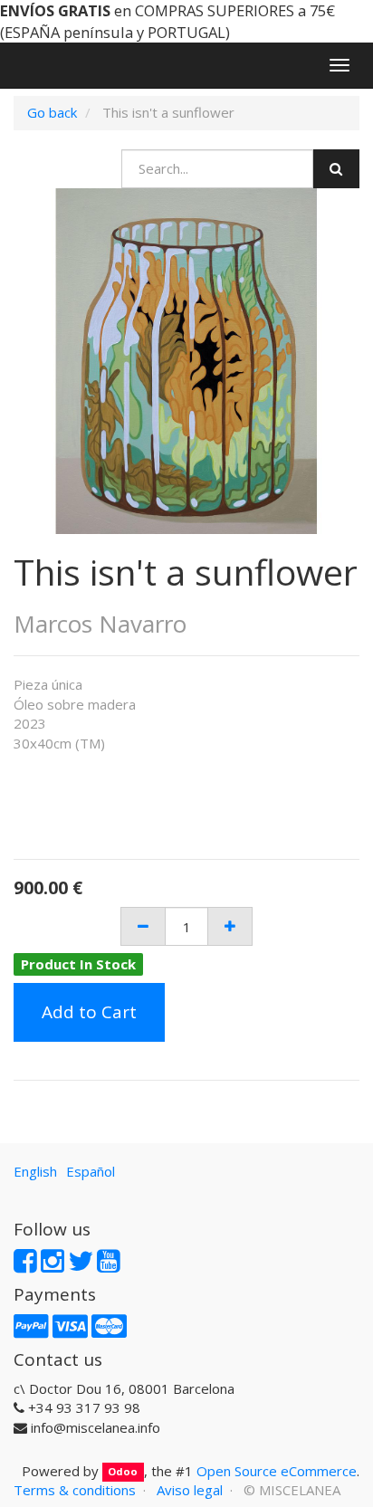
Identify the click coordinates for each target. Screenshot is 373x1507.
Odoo (123, 1472)
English (35, 1171)
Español (90, 1171)
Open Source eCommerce (276, 1471)
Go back (52, 112)
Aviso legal (190, 1490)
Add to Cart (89, 1012)
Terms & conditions (75, 1490)
